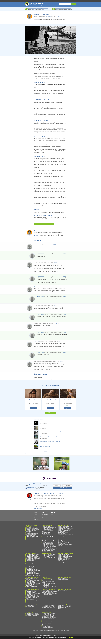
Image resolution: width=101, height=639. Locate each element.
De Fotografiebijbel (45, 517)
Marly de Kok (36, 341)
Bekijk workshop (33, 408)
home (27, 11)
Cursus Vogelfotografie (62, 578)
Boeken (35, 517)
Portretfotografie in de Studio (50, 399)
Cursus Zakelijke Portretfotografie (32, 600)
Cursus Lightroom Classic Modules (64, 529)
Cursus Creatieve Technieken (63, 554)
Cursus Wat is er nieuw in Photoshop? (33, 575)
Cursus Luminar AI (45, 556)
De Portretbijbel (45, 514)
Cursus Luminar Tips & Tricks (47, 555)
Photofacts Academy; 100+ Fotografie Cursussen (38, 8)
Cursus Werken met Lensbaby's (64, 558)
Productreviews (45, 620)
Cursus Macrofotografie (30, 582)
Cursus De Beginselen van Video (64, 606)
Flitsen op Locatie (67, 399)
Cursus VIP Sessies (46, 622)
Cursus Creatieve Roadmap (63, 557)
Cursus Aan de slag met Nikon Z (48, 551)
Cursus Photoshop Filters (30, 568)
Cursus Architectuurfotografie (47, 528)
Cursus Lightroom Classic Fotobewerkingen (63, 536)
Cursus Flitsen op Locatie (30, 594)
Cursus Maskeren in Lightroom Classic (65, 528)
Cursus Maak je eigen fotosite (47, 627)
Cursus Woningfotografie (30, 606)
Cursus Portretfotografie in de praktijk (33, 593)
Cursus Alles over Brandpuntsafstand (33, 538)
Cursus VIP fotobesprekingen (31, 615)
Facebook (29, 488)
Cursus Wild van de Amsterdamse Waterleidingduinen (32, 585)
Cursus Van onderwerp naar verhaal (65, 556)
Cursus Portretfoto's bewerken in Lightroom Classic (64, 531)
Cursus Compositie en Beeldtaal (32, 536)
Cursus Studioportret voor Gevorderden (49, 591)
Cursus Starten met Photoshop (31, 555)
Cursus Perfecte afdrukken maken (48, 615)
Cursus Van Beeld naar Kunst (63, 555)
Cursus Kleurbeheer (46, 535)
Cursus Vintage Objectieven (63, 564)
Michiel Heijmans (48, 16)
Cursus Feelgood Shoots (30, 601)
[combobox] (65, 4)
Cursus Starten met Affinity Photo (48, 618)
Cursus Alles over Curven (30, 571)
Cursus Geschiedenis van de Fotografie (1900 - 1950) (31, 535)
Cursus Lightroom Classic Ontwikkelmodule (63, 533)
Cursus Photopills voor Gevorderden (33, 614)
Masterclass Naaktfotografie (33, 399)
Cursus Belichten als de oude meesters (49, 593)
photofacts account (39, 635)
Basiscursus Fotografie (30, 537)
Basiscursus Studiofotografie (47, 592)
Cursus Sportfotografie (46, 532)
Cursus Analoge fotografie (63, 562)
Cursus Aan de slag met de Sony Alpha (49, 545)
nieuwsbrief (45, 635)
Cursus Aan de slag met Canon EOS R (49, 548)
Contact (52, 514)
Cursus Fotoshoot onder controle (32, 595)
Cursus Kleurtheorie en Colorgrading (33, 557)
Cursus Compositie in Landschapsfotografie (46, 585)
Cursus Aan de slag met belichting (32, 529)
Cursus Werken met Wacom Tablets (48, 613)
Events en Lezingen (46, 625)
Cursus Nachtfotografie (46, 539)
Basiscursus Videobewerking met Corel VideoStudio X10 (64, 610)
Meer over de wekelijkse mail (30, 487)
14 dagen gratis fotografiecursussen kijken (44, 223)
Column (74, 11)
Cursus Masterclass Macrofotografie (32, 580)
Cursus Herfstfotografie (30, 581)
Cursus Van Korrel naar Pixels (47, 542)
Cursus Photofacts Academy (47, 626)
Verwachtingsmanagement (45, 446)
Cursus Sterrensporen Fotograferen (48, 583)
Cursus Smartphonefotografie (47, 543)
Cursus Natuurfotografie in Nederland (33, 583)
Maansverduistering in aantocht (46, 422)
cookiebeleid (64, 637)
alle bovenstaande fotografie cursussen (49, 630)
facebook (49, 635)
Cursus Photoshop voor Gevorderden (33, 558)
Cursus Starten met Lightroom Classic (65, 526)
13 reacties (58, 16)
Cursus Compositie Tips (46, 547)
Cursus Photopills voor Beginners (32, 613)
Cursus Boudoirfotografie (30, 592)
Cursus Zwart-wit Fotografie (63, 561)
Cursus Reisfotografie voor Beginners (49, 527)
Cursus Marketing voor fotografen (48, 605)
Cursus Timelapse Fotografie (47, 544)
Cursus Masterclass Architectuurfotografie (46, 534)
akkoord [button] (71, 637)
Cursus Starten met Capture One (48, 614)
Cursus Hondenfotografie (63, 579)
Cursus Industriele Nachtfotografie (48, 549)
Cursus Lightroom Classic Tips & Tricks (65, 534)
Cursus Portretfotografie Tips (31, 590)
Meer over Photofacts (38, 508)
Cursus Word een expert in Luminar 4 (49, 557)
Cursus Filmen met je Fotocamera (64, 605)
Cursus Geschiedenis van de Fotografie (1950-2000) (31, 539)
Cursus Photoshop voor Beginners (32, 554)
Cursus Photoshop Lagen (30, 560)
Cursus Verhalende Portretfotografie (32, 596)
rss (52, 635)
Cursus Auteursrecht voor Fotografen (49, 617)
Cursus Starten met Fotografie (31, 527)
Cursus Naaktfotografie (30, 599)
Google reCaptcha (42, 488)
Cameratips (28, 532)
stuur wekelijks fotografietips (63, 487)
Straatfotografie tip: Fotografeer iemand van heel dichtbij (50, 441)
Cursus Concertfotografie (46, 526)
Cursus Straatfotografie (46, 529)
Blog (35, 512)
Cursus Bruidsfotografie (62, 590)
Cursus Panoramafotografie (47, 538)
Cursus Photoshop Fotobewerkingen (33, 570)
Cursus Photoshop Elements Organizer (33, 566)
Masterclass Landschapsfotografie (48, 579)
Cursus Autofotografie (30, 605)
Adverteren (52, 517)
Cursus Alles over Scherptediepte (32, 528)
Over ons (53, 512)
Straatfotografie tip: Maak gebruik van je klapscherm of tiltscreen (52, 431)
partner (55, 635)
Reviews (35, 514)
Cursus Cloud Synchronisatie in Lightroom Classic (64, 543)
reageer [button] (54, 244)
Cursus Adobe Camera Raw (31, 559)
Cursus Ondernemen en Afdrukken (48, 606)
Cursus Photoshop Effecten (31, 572)
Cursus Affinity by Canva (46, 619)
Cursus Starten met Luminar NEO (48, 554)
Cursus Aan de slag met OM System (49, 546)
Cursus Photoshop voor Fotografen (32, 556)
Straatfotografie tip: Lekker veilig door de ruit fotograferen (50, 436)
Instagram (36, 235)
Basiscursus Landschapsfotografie (48, 580)
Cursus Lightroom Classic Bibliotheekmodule (63, 539)
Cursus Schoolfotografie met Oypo (48, 607)
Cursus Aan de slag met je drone (48, 616)
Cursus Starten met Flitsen (31, 591)
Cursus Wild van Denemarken (31, 586)
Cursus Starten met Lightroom (63, 527)
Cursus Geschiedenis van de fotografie (33, 533)
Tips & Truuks (36, 519)
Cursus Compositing (30, 567)
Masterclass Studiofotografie (47, 590)
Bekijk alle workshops (50, 412)
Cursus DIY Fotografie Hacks (47, 550)
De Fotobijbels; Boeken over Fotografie (63, 8)
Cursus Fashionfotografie (47, 594)
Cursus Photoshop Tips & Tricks (32, 569)
